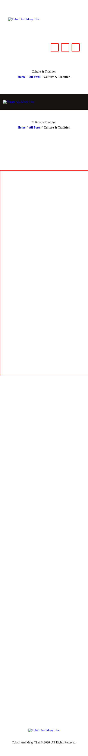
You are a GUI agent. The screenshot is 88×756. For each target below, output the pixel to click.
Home (21, 77)
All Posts (34, 77)
